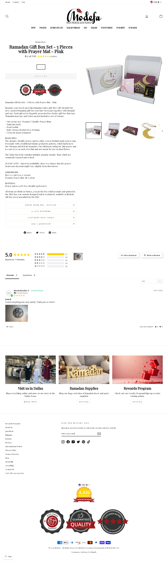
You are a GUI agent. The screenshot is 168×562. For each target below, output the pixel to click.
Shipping (8, 435)
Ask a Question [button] (130, 255)
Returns (8, 439)
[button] (156, 327)
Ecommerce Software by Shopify (84, 552)
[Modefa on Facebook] (68, 441)
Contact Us (9, 469)
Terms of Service (12, 454)
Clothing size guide (41, 217)
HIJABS (94, 27)
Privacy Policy (10, 450)
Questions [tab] (27, 275)
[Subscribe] (99, 433)
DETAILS (84, 402)
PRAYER (43, 27)
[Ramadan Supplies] (84, 370)
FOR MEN (120, 27)
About (7, 2)
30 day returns (41, 211)
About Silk (9, 462)
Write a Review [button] (153, 255)
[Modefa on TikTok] (88, 441)
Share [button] (11, 327)
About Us (8, 427)
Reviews (8, 442)
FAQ (23, 2)
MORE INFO (30, 402)
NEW (33, 27)
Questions (9, 431)
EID (85, 27)
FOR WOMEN (106, 27)
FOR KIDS (133, 27)
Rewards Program (12, 423)
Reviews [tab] (10, 275)
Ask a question (41, 224)
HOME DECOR (56, 27)
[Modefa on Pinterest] (83, 441)
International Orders (13, 446)
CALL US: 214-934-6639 (14, 473)
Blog (7, 458)
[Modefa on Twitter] (78, 441)
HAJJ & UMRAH (73, 27)
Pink (41, 67)
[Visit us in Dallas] (30, 370)
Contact (16, 2)
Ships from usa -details (41, 205)
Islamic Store (40, 42)
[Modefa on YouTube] (73, 441)
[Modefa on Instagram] (63, 441)
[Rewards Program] (137, 370)
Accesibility (9, 465)
